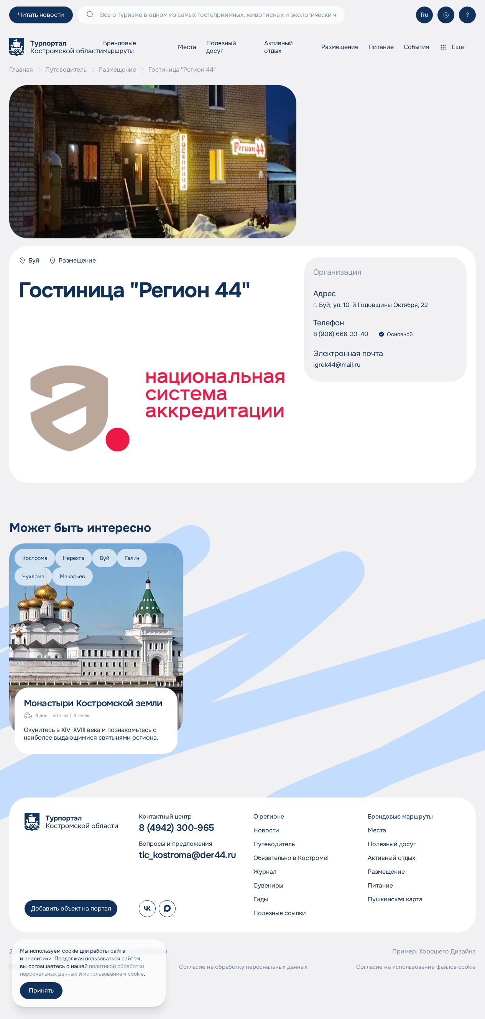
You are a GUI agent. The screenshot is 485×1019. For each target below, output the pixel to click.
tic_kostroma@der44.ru (185, 855)
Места (187, 47)
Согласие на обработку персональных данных (243, 967)
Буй (33, 260)
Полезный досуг (221, 47)
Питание (381, 47)
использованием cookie (113, 973)
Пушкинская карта (395, 899)
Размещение (339, 47)
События (416, 47)
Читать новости (41, 15)
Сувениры (268, 885)
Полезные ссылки (279, 913)
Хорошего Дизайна (447, 951)
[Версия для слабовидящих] (445, 15)
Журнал (264, 872)
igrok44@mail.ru (336, 365)
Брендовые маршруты (119, 47)
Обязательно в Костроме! (291, 858)
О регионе (268, 816)
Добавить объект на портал (71, 908)
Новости (266, 830)
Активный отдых (278, 47)
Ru (424, 15)
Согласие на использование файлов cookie (416, 967)
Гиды (260, 899)
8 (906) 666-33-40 (340, 334)
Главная (21, 70)
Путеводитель (66, 70)
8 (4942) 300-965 (176, 828)
